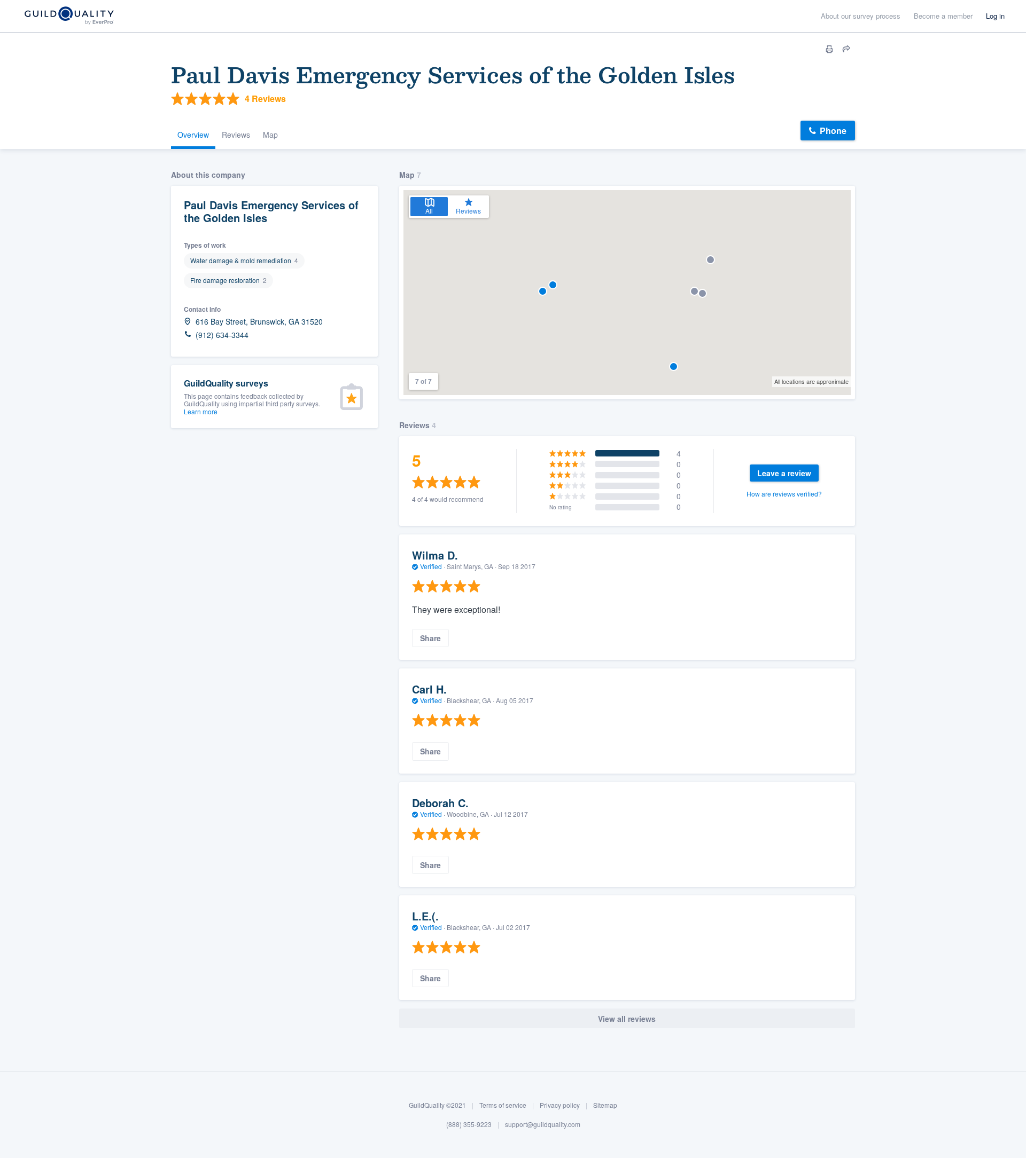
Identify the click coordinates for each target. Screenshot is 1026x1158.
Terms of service (502, 1104)
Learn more (200, 411)
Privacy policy (560, 1104)
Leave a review (784, 473)
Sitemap (605, 1104)
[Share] (846, 49)
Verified (431, 566)
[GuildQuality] (68, 16)
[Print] (829, 49)
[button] (542, 291)
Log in (995, 16)
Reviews (236, 134)
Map (270, 134)
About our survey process (860, 16)
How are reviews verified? (784, 493)
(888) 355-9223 (469, 1124)
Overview (193, 134)
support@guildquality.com (542, 1124)
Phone (833, 130)
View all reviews (627, 1018)
